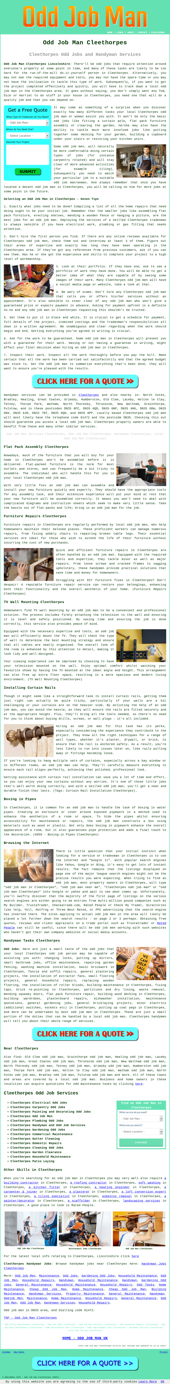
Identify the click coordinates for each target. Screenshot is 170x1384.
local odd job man (109, 1016)
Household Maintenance (137, 1275)
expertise (44, 245)
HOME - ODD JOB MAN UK (85, 1338)
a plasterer (79, 1191)
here (139, 1084)
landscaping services (141, 1200)
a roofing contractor (88, 1182)
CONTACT (142, 32)
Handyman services (20, 395)
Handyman (66, 1280)
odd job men (155, 413)
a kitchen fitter (44, 1187)
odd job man (156, 292)
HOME (109, 32)
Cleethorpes (89, 395)
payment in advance (72, 305)
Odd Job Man (30, 1302)
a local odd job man (75, 1079)
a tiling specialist (52, 1196)
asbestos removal (117, 1196)
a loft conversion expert (144, 1191)
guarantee (26, 343)
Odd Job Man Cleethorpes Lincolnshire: (38, 64)
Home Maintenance (87, 1289)
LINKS (120, 32)
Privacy (164, 1352)
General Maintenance (33, 1284)
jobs (37, 206)
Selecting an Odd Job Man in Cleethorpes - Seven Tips (51, 199)
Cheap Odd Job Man (48, 1289)
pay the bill (143, 355)
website (104, 284)
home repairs (137, 206)
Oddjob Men (13, 1298)
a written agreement (38, 326)
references (82, 250)
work (89, 280)
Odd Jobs (70, 1275)
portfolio (64, 271)
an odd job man (43, 220)
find (17, 1057)
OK (162, 1381)
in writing (100, 331)
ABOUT (130, 32)
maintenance (69, 962)
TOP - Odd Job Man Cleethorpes (30, 1317)
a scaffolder (79, 1200)
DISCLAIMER (158, 32)
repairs (80, 998)
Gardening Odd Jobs (98, 1275)
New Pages (19, 1352)
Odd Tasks (145, 1284)
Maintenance (49, 1275)
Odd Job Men (25, 1275)
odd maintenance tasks (92, 1084)
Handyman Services (45, 1293)
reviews (133, 236)
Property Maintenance (85, 1293)
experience (72, 254)
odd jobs (97, 949)
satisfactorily (103, 359)
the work (145, 326)
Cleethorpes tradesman (147, 220)
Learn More (147, 1381)
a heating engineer (112, 1187)
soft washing (149, 1182)
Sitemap (6, 1352)
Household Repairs (38, 1280)
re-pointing (39, 989)
